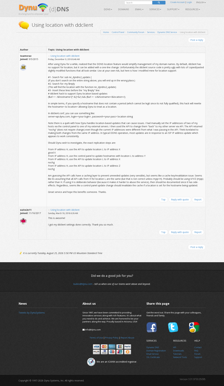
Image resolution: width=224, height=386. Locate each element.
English (200, 2)
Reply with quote (180, 199)
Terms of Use (96, 337)
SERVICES (154, 9)
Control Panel (118, 32)
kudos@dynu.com (82, 283)
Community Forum (135, 32)
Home (106, 32)
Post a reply (196, 39)
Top (163, 199)
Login (189, 2)
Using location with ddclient (65, 55)
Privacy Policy (112, 337)
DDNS (107, 9)
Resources (191, 9)
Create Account (177, 2)
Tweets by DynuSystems (32, 312)
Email (138, 9)
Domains (123, 9)
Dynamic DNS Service (167, 32)
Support (172, 9)
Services (151, 32)
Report (198, 199)
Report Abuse (127, 337)
